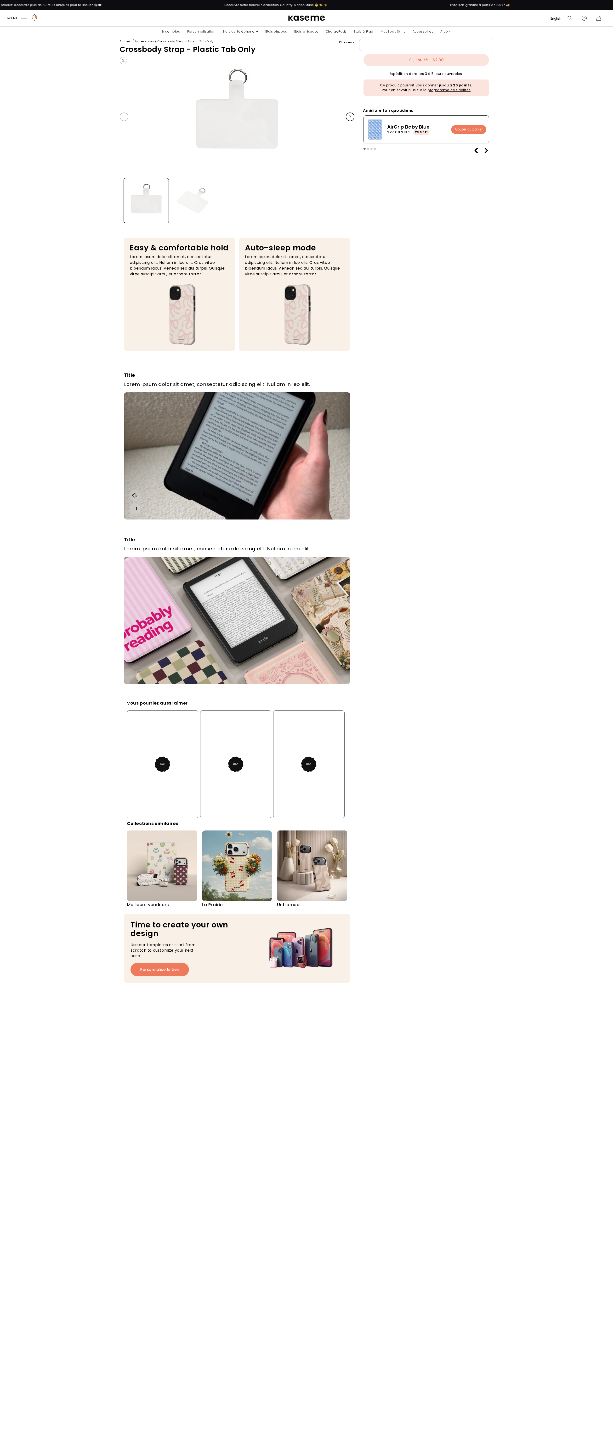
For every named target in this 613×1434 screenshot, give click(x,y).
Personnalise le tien (159, 969)
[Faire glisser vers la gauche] (124, 117)
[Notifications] (34, 18)
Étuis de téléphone (238, 31)
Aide (444, 31)
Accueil (125, 41)
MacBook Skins (392, 31)
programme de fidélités (449, 90)
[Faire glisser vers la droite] (350, 117)
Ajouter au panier (469, 129)
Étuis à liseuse (306, 31)
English (556, 18)
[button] (570, 18)
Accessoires (423, 31)
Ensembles (170, 31)
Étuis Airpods (276, 31)
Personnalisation (201, 31)
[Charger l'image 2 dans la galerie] (193, 201)
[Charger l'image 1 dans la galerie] (146, 201)
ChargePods (336, 31)
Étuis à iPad (363, 31)
